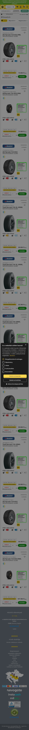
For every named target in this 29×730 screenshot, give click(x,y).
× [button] (25, 344)
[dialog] (14, 365)
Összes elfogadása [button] (15, 376)
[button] (14, 384)
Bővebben (12, 355)
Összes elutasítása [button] (15, 380)
